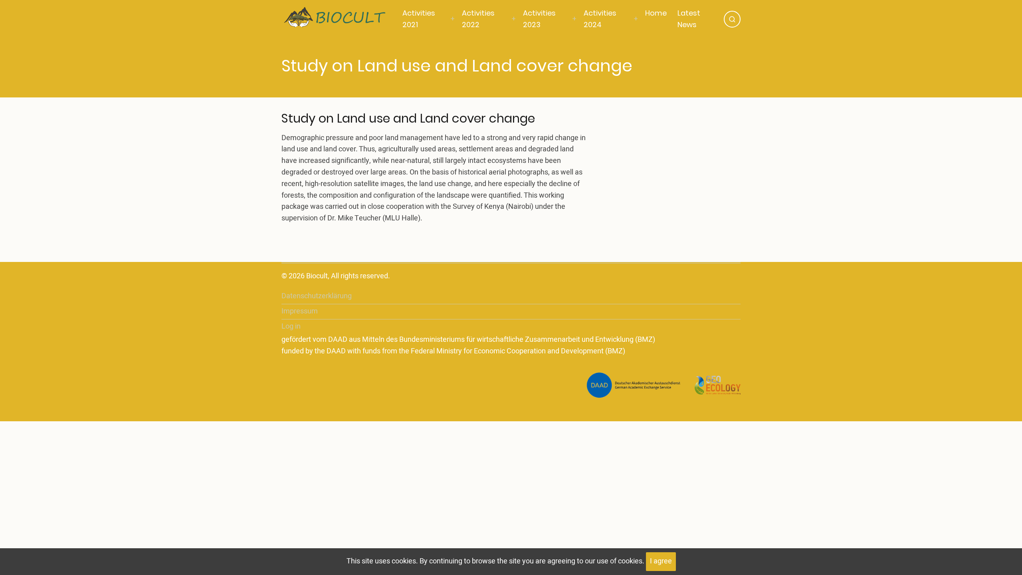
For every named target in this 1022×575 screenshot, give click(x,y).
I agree (661, 561)
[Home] (340, 19)
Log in (291, 326)
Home (656, 13)
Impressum (299, 311)
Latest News (688, 19)
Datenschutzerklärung (316, 296)
